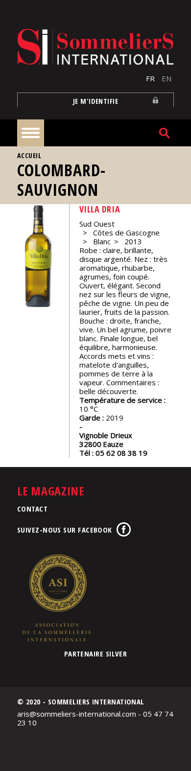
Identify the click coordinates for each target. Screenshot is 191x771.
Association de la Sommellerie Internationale (56, 597)
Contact (32, 509)
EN (166, 78)
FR (150, 78)
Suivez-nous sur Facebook (64, 530)
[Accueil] (95, 46)
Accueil (29, 155)
